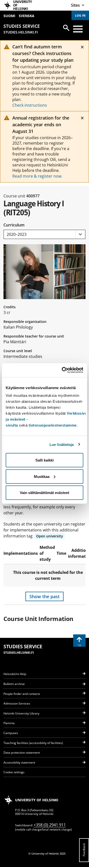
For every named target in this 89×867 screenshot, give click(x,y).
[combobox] (44, 234)
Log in (80, 15)
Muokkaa (41, 476)
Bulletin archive (14, 684)
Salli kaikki (44, 460)
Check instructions (29, 105)
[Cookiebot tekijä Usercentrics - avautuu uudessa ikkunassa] (62, 370)
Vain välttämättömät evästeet (44, 493)
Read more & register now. (37, 176)
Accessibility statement (19, 762)
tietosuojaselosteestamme (53, 425)
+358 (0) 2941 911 (50, 825)
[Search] (66, 28)
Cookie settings (13, 772)
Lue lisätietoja (61, 444)
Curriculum (13, 225)
